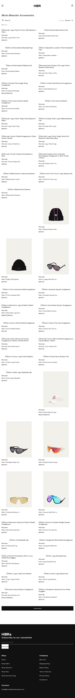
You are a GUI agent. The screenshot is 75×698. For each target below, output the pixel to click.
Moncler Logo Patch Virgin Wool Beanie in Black (11, 126)
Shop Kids (5, 671)
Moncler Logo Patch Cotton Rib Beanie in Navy (11, 37)
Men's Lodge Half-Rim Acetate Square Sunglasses (48, 279)
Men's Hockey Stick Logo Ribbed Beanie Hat (48, 126)
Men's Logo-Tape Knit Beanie (11, 579)
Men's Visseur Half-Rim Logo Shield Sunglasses (48, 512)
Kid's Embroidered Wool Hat (48, 36)
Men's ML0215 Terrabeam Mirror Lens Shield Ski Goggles (11, 563)
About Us (42, 659)
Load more (38, 608)
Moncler (5, 35)
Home (4, 659)
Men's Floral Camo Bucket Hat (48, 362)
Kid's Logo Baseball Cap (47, 561)
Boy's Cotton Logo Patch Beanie (11, 362)
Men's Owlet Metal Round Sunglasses (48, 89)
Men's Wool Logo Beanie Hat (48, 579)
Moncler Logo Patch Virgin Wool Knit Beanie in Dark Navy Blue (48, 144)
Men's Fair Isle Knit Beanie (48, 106)
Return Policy (44, 667)
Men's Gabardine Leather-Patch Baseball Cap (48, 55)
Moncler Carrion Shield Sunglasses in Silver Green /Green (11, 144)
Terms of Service (45, 671)
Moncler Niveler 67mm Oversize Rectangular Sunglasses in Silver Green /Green (48, 163)
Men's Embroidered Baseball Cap (11, 53)
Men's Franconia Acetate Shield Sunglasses (11, 108)
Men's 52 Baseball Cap (9, 546)
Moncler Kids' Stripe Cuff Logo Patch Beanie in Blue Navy (48, 73)
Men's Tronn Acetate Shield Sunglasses (11, 295)
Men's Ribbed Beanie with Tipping (48, 229)
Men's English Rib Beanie (10, 279)
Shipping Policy (44, 663)
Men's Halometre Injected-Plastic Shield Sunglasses (11, 530)
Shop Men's (6, 663)
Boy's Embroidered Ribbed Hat (11, 71)
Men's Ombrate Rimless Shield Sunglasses (11, 512)
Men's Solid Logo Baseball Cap (11, 378)
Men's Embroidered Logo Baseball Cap (48, 412)
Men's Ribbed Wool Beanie (11, 195)
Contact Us (43, 679)
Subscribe (5, 646)
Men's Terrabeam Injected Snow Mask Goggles (48, 597)
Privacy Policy (44, 675)
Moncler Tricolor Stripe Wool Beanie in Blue (11, 161)
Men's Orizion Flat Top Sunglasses (48, 328)
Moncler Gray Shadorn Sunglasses (11, 595)
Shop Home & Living (9, 675)
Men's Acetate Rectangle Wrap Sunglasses (11, 91)
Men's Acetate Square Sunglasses (48, 295)
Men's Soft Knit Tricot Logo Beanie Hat (48, 179)
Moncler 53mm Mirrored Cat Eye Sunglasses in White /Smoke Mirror (11, 346)
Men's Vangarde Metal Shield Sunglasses (48, 546)
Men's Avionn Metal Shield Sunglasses (11, 328)
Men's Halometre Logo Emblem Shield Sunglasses (11, 313)
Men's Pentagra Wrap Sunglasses (11, 462)
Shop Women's (7, 667)
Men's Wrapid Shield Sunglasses (48, 462)
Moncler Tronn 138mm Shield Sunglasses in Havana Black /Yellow (48, 346)
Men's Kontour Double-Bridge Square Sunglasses (48, 530)
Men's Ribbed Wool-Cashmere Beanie (11, 179)
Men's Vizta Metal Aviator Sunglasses (48, 311)
